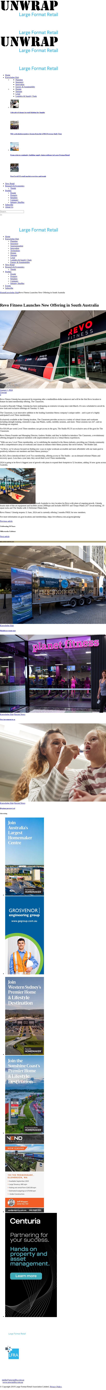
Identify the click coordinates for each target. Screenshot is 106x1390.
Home (2, 292)
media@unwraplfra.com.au (13, 1380)
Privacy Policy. (56, 1387)
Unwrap (3, 392)
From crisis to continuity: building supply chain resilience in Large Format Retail (40, 155)
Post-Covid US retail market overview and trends (28, 176)
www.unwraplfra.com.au (13, 1382)
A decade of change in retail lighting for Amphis (27, 112)
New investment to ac (7, 719)
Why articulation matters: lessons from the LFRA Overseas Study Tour (36, 134)
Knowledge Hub (12, 292)
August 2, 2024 (6, 390)
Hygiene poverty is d (7, 808)
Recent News (19, 714)
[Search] (1, 214)
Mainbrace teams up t (8, 631)
